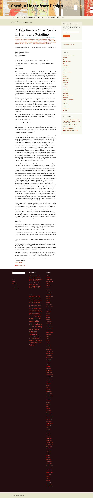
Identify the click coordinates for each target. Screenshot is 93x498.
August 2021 (48, 334)
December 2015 (49, 465)
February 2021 (49, 347)
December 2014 (49, 487)
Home (12, 17)
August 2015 (48, 474)
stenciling (37, 340)
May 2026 (48, 275)
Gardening (65, 76)
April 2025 (48, 277)
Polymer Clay (65, 97)
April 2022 (48, 317)
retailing (21, 43)
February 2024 (49, 292)
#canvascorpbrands (33, 296)
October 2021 (49, 330)
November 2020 (49, 353)
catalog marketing (19, 39)
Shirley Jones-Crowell (67, 126)
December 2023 (49, 296)
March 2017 (48, 436)
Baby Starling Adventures (74, 119)
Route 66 (64, 101)
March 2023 (48, 302)
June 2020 (48, 362)
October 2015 (49, 470)
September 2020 (49, 357)
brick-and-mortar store (50, 37)
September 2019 (49, 381)
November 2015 (49, 468)
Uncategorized (66, 108)
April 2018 (48, 408)
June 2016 (48, 453)
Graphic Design (66, 78)
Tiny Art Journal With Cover (34, 275)
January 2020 (49, 372)
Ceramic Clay (65, 65)
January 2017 (49, 440)
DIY (38, 308)
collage (35, 308)
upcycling (33, 342)
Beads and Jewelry (67, 61)
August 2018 (48, 400)
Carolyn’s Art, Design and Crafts (28, 17)
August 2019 (48, 383)
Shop (63, 17)
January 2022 (49, 323)
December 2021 (49, 325)
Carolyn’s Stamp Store (69, 44)
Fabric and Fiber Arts (67, 72)
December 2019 (49, 374)
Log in (13, 281)
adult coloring (35, 303)
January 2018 (49, 415)
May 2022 (48, 315)
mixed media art (36, 318)
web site (37, 43)
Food (64, 74)
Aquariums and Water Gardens (69, 55)
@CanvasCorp (37, 302)
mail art (40, 311)
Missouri (35, 316)
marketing (42, 40)
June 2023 (48, 300)
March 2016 (48, 459)
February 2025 (49, 279)
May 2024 (48, 287)
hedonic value (34, 40)
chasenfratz (65, 121)
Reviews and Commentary (34, 37)
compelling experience (27, 39)
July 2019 (48, 385)
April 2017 (48, 434)
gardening (37, 310)
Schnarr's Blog (34, 329)
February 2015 (49, 484)
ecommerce (22, 40)
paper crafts (34, 324)
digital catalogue (42, 39)
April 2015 (48, 480)
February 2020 (49, 370)
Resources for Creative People (52, 17)
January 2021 (49, 349)
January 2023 (49, 304)
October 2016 (49, 446)
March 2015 (48, 482)
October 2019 (49, 378)
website (41, 43)
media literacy (39, 314)
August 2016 (48, 451)
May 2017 (48, 431)
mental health (31, 316)
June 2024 (48, 285)
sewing (30, 336)
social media (35, 336)
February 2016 (49, 461)
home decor (35, 311)
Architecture (65, 57)
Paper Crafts (65, 93)
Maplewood (31, 313)
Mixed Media (65, 89)
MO (40, 318)
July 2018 (48, 402)
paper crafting (34, 321)
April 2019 (48, 389)
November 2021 (49, 328)
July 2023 (48, 298)
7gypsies (32, 302)
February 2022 (49, 321)
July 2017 (48, 427)
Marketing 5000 (48, 40)
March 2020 (48, 368)
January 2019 (49, 393)
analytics (43, 37)
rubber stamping (36, 327)
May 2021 (48, 340)
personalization (50, 42)
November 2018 (49, 395)
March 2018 (48, 410)
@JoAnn (30, 303)
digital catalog (36, 39)
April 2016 (48, 457)
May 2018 (48, 406)
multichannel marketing (32, 42)
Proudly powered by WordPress (17, 495)
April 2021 (48, 342)
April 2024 (48, 289)
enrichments (28, 40)
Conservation (65, 67)
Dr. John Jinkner (49, 39)
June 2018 (48, 404)
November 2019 (49, 376)
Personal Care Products (68, 95)
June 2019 (48, 387)
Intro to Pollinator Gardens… (35, 277)
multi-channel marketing (22, 42)
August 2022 (48, 311)
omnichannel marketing (42, 42)
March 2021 (48, 345)
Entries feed (14, 283)
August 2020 (48, 359)
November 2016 (49, 444)
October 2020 (49, 355)
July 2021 (48, 336)
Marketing (26, 37)
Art (63, 59)
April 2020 (48, 366)
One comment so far (20, 265)
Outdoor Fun (65, 91)
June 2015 (48, 478)
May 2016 (48, 455)
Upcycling (65, 110)
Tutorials (64, 106)
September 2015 (49, 472)
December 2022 (49, 306)
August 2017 (48, 425)
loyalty (38, 40)
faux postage (33, 310)
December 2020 (49, 351)
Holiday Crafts (65, 82)
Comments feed (15, 285)
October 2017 (49, 421)
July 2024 (48, 283)
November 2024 (49, 281)
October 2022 (49, 309)
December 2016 (49, 442)
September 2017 (49, 423)
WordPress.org (15, 288)
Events (64, 70)
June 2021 (48, 338)
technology (26, 43)
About (18, 17)
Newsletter (40, 17)
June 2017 (48, 429)
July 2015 (48, 476)
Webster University (47, 43)
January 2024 (49, 294)
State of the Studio (73, 124)
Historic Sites (65, 80)
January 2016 (49, 463)
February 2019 (49, 391)
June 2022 (48, 313)
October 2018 (49, 398)
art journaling (40, 303)
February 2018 (49, 412)
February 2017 (49, 438)
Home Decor (65, 84)
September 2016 (49, 448)
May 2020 (48, 364)
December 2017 (49, 417)
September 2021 (49, 332)
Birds (64, 63)
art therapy (31, 305)
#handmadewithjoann (35, 298)
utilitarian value (32, 43)
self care (38, 335)
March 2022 (48, 319)
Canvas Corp (35, 305)
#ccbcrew (38, 296)
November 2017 (49, 419)
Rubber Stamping (66, 103)
